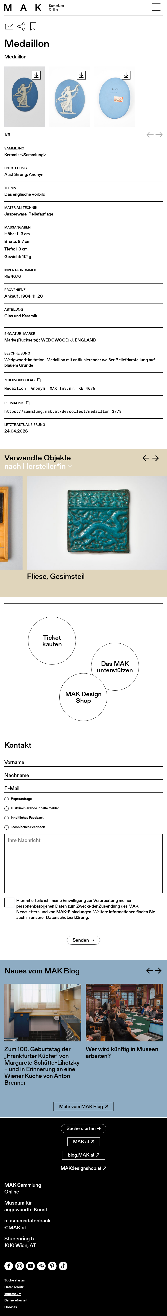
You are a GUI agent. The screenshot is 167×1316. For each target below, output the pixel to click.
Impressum (12, 1293)
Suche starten (81, 1128)
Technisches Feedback (28, 827)
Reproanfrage (21, 799)
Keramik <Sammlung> (25, 154)
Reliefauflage (40, 214)
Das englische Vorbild (24, 194)
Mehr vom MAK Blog (81, 1106)
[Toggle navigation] (156, 7)
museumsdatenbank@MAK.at (27, 1224)
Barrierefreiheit (15, 1300)
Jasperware (15, 214)
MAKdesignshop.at (81, 1168)
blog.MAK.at (81, 1155)
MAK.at (81, 1141)
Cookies (10, 1306)
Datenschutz (13, 1287)
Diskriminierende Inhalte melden (35, 808)
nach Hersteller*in (35, 466)
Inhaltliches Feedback (27, 817)
